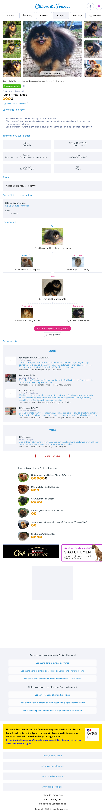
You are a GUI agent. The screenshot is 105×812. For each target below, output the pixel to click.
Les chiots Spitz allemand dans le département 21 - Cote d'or (52, 678)
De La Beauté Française (16, 103)
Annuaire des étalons (52, 776)
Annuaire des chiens (52, 786)
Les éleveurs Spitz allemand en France (52, 695)
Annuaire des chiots (52, 755)
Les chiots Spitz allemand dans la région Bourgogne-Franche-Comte (52, 671)
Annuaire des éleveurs (52, 766)
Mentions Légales (52, 799)
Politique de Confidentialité (52, 803)
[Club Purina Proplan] (31, 551)
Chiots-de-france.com (52, 795)
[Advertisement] (52, 583)
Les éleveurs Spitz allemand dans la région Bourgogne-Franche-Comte (52, 702)
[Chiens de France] (52, 6)
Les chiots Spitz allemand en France (52, 663)
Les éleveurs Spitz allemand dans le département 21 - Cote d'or (52, 710)
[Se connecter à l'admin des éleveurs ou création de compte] (99, 6)
